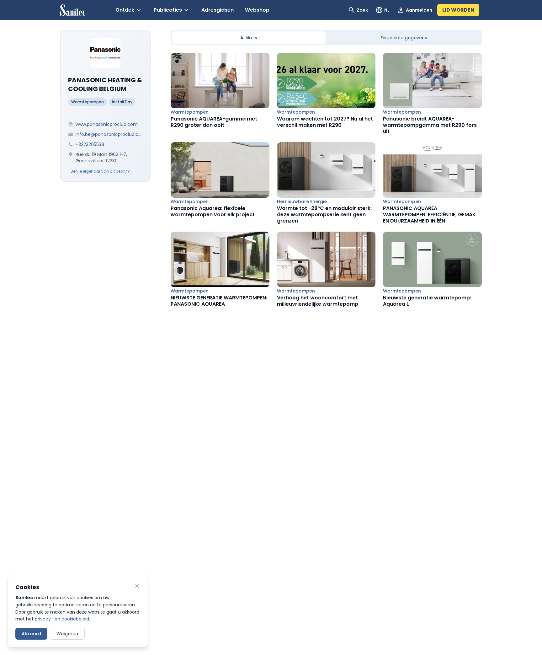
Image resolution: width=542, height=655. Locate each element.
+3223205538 (90, 144)
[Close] (137, 586)
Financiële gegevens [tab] (403, 38)
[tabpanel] (326, 180)
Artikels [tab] (248, 38)
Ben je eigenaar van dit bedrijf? (100, 171)
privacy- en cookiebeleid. (62, 619)
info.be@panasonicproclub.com (109, 134)
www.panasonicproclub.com (107, 124)
